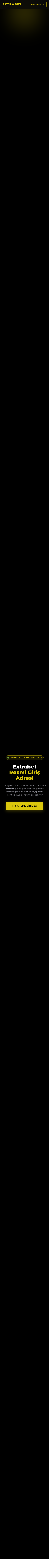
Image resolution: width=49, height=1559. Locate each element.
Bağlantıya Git (37, 4)
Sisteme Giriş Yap (27, 805)
